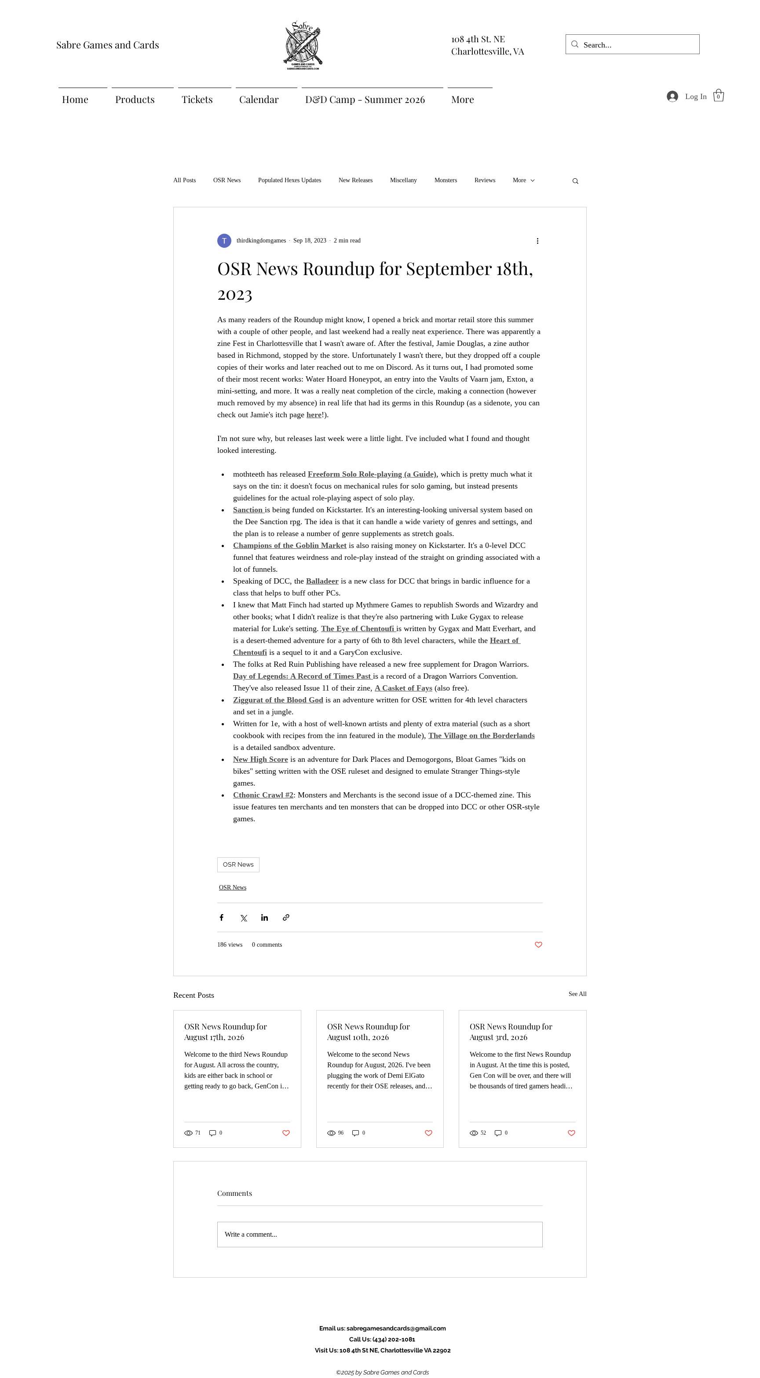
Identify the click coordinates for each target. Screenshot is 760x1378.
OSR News (227, 180)
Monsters (446, 180)
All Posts (184, 180)
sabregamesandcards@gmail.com (396, 1328)
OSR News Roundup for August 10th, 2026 (368, 1031)
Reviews (485, 180)
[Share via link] (286, 917)
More (519, 180)
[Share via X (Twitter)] (243, 917)
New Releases (356, 180)
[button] (718, 95)
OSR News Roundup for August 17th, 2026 (225, 1031)
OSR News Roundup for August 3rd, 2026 (511, 1031)
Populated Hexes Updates (289, 180)
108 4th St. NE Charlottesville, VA (487, 45)
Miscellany (403, 180)
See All (578, 994)
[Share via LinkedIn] (264, 917)
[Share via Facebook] (221, 917)
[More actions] (537, 240)
